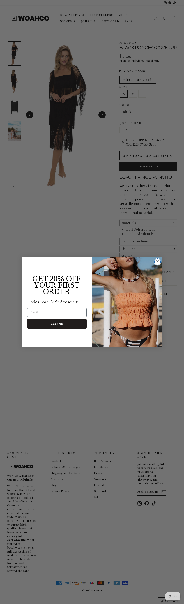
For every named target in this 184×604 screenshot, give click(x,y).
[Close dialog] (157, 262)
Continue (57, 324)
